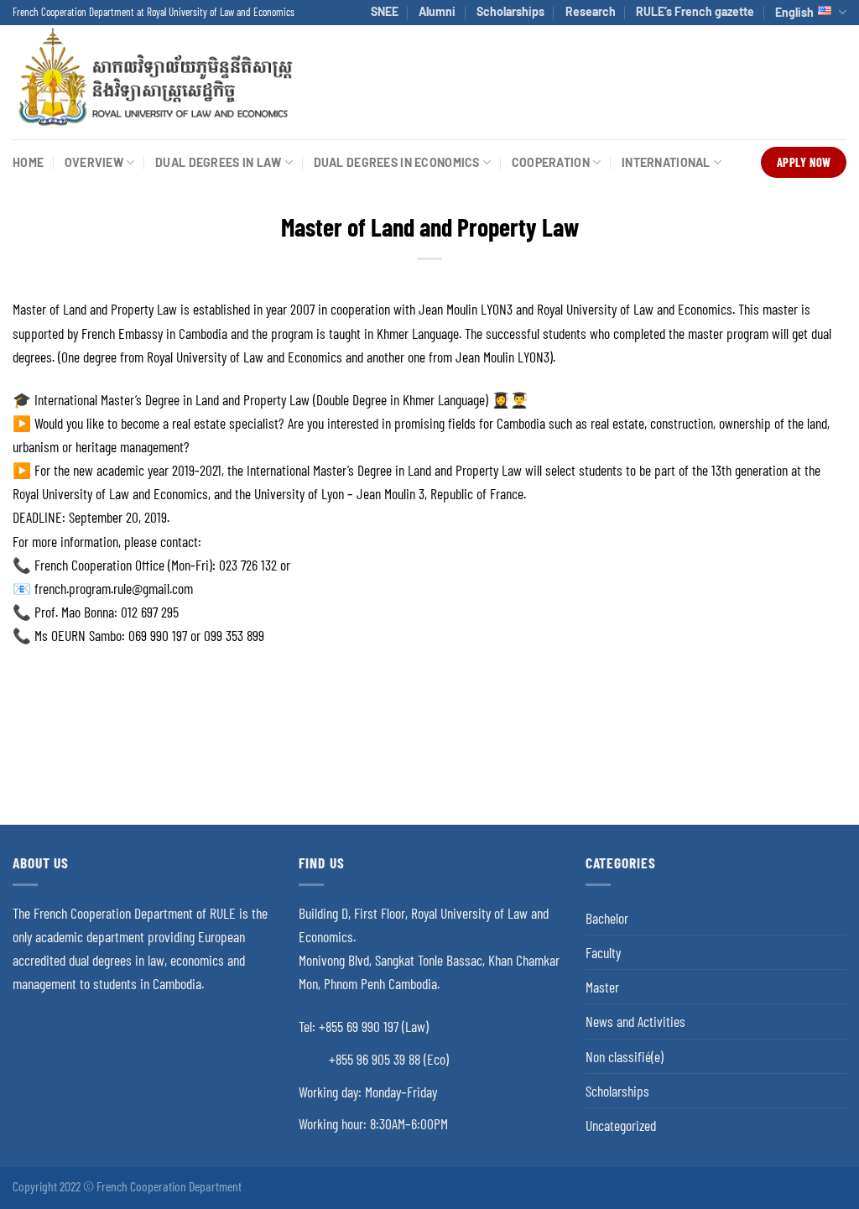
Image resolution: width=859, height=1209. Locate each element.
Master (602, 986)
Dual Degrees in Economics (397, 162)
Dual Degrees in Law (218, 162)
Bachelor (607, 918)
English (794, 12)
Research (590, 11)
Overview (94, 162)
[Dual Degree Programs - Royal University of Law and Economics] (154, 81)
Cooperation (551, 162)
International (666, 162)
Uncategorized (621, 1125)
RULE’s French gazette (695, 11)
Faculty (603, 952)
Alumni (437, 11)
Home (28, 162)
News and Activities (635, 1021)
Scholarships (510, 11)
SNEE (384, 11)
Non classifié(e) (625, 1056)
